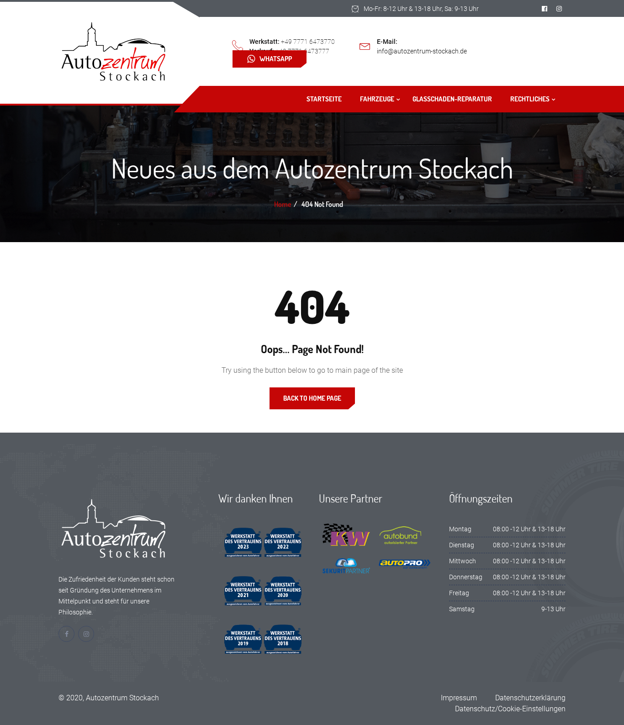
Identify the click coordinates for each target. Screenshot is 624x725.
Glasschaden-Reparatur (452, 99)
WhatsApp (275, 58)
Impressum (459, 697)
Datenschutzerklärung (530, 697)
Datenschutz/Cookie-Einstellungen (510, 708)
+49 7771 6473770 (308, 41)
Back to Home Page (312, 398)
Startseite (324, 99)
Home (282, 204)
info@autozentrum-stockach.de (422, 51)
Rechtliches (530, 99)
